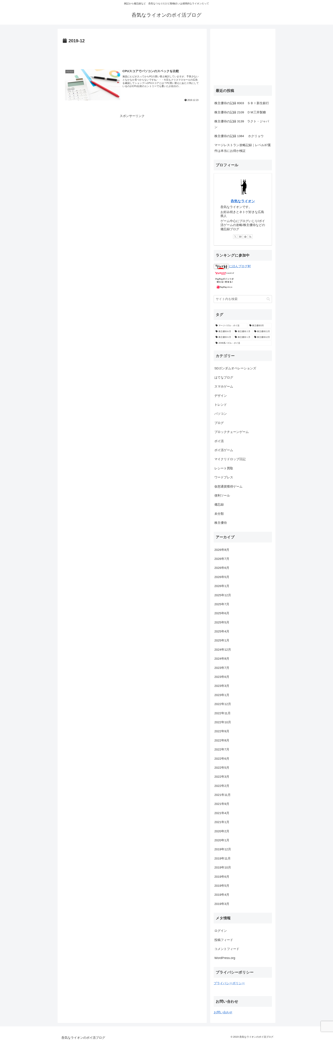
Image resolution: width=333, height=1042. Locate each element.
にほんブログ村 (240, 266)
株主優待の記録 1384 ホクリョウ (239, 136)
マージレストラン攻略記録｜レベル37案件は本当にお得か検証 (242, 147)
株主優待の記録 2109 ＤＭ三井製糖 (240, 112)
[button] (268, 299)
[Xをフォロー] (235, 236)
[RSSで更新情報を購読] (250, 236)
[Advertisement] (132, 54)
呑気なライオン (243, 201)
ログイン (220, 930)
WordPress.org (224, 958)
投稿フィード (223, 940)
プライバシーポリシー (229, 983)
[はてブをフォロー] (240, 236)
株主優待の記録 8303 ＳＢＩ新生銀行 (241, 103)
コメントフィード (226, 949)
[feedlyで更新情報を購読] (245, 236)
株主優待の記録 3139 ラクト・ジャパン (241, 124)
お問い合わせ (223, 1012)
